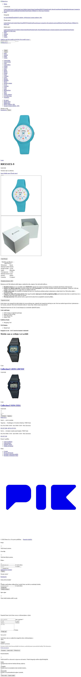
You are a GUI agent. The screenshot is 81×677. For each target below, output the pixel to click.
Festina (45, 9)
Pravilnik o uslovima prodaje (11, 454)
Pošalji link (3, 587)
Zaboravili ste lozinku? (6, 569)
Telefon (17, 622)
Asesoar (6, 34)
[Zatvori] (1, 413)
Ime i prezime (19, 619)
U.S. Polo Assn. (40, 10)
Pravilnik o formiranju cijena (11, 455)
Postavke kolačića (27, 539)
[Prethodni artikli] (1, 410)
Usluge (5, 37)
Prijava (2, 571)
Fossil (48, 9)
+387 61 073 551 (11, 428)
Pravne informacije (8, 452)
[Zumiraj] (2, 413)
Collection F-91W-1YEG (11, 405)
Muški (10, 17)
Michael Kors (18, 10)
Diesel (38, 9)
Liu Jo (46, 23)
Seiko (23, 10)
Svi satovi (6, 17)
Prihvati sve (17, 650)
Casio (18, 9)
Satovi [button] (5, 12)
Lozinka (18, 566)
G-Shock (52, 9)
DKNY (42, 9)
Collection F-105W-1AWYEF (12, 369)
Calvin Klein (7, 9)
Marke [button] (5, 4)
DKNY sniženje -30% (20, 17)
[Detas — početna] (4, 42)
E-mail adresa (19, 565)
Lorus (11, 10)
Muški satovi (7, 103)
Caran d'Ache (7, 62)
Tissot (26, 10)
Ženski (13, 17)
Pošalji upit (3, 631)
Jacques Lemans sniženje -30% (34, 17)
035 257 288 (4, 428)
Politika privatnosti (8, 446)
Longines (7, 10)
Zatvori (2, 642)
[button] (4, 39)
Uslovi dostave (7, 443)
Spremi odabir (11, 675)
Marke (5, 50)
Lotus (13, 10)
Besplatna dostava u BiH (7, 281)
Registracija (3, 576)
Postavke (3, 650)
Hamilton (64, 9)
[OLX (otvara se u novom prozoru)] (40, 536)
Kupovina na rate (5, 300)
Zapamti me (5, 568)
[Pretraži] (16, 41)
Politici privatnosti (5, 647)
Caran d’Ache (13, 9)
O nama (6, 451)
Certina (28, 9)
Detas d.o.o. (4, 417)
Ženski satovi (7, 101)
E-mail (18, 621)
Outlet (5, 35)
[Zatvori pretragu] (17, 41)
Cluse (35, 9)
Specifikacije (4, 258)
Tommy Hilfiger (32, 10)
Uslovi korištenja (8, 441)
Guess (56, 9)
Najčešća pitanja (8, 444)
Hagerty (60, 9)
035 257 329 (4, 436)
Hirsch (68, 9)
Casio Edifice (23, 9)
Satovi (5, 52)
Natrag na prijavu (5, 589)
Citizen (32, 9)
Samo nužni (10, 650)
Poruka (16, 630)
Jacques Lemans (74, 9)
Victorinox (46, 10)
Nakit (5, 32)
